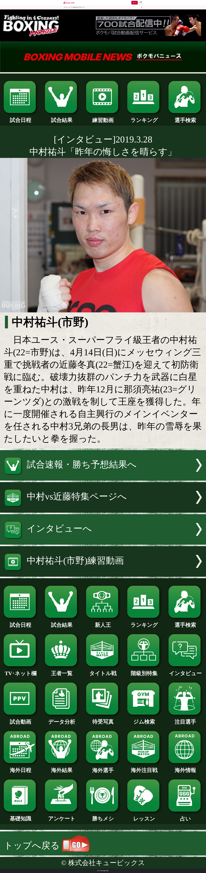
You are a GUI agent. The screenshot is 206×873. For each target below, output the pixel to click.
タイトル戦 (103, 673)
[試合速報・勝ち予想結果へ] (103, 477)
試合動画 (20, 722)
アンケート (61, 819)
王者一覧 (62, 673)
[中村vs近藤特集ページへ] (103, 510)
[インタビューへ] (103, 541)
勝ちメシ (103, 819)
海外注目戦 (144, 770)
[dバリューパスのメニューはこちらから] (140, 3)
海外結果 (62, 770)
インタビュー (185, 673)
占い (185, 819)
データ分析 (61, 722)
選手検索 (185, 120)
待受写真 (103, 722)
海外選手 (103, 770)
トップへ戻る (33, 845)
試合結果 (62, 120)
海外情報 (185, 770)
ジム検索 (144, 722)
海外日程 (20, 770)
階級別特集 (144, 673)
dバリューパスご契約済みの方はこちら (74, 7)
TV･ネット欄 (21, 673)
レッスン (144, 819)
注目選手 (185, 722)
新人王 (103, 625)
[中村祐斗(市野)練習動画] (103, 574)
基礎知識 (20, 819)
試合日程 (20, 120)
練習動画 (103, 120)
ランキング (144, 120)
